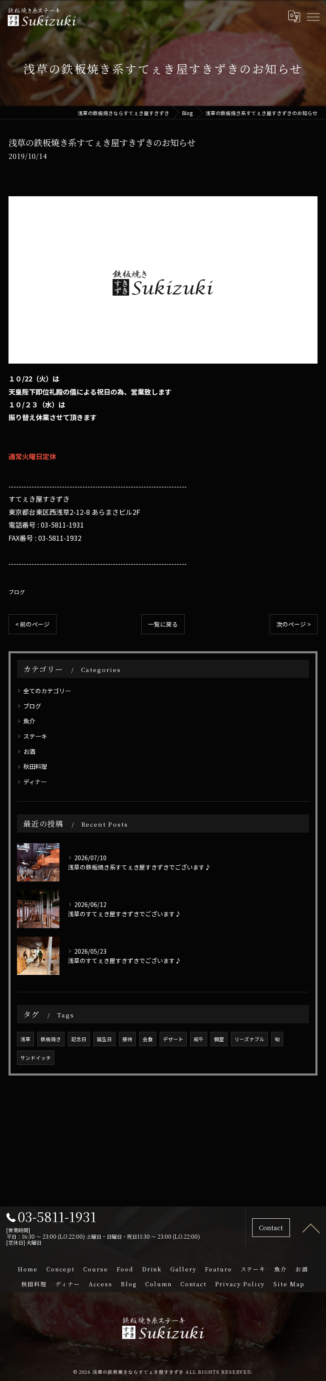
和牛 (199, 1039)
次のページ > (293, 624)
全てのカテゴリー (47, 690)
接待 (127, 1039)
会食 (148, 1039)
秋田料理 (35, 766)
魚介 (29, 721)
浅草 (25, 1039)
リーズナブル (249, 1039)
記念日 (79, 1039)
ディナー (35, 781)
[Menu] (313, 16)
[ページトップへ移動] (311, 1227)
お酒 (29, 751)
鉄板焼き (51, 1039)
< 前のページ (32, 624)
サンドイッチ (35, 1057)
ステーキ (35, 736)
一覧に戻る (163, 624)
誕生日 (104, 1039)
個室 (219, 1039)
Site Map (289, 1284)
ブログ (16, 592)
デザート (173, 1039)
